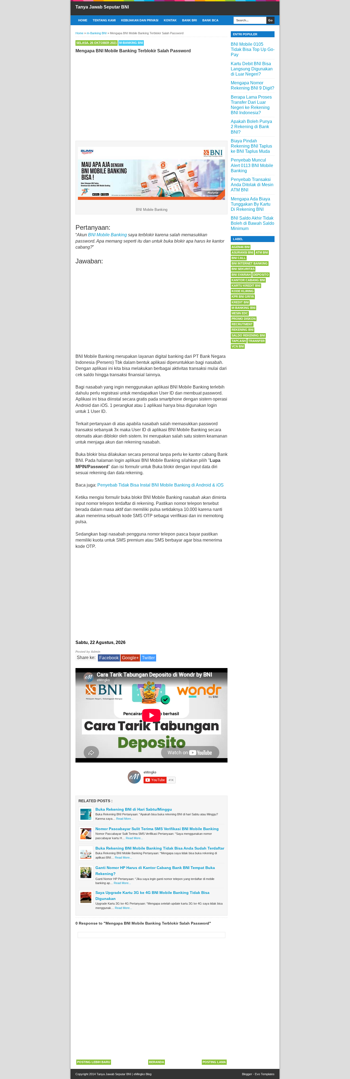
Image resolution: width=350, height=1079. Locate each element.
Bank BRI (189, 20)
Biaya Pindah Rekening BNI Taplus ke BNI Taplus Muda (251, 146)
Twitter (148, 657)
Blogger (247, 1074)
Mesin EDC (240, 313)
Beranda (156, 1062)
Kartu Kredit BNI (246, 285)
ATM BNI (262, 252)
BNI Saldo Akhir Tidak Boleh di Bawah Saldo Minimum (252, 223)
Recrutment (242, 324)
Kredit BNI (240, 302)
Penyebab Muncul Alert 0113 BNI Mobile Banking (252, 165)
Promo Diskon (244, 318)
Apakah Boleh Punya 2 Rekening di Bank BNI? (251, 126)
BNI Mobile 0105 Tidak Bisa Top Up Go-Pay (253, 49)
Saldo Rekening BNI (248, 335)
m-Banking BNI (131, 42)
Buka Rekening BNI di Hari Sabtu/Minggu (133, 809)
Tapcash (239, 341)
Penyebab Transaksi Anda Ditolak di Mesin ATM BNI (252, 184)
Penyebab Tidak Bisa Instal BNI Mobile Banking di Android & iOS (160, 485)
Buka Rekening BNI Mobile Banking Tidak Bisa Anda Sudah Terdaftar (159, 848)
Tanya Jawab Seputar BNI (102, 7)
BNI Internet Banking (250, 263)
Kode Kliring (243, 291)
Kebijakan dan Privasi (139, 20)
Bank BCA (210, 20)
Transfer (256, 341)
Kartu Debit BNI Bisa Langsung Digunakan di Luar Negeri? (252, 68)
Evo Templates (265, 1074)
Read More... (124, 818)
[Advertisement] (151, 95)
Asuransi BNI (242, 252)
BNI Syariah (241, 274)
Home (82, 20)
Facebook (109, 657)
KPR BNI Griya (243, 296)
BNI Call (239, 258)
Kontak (170, 20)
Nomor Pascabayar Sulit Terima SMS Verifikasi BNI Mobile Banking (157, 829)
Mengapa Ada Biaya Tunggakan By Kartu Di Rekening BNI (250, 204)
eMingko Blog (142, 1074)
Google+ (130, 657)
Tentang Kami (104, 20)
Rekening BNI (242, 329)
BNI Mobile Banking (107, 234)
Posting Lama (214, 1062)
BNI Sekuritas (243, 269)
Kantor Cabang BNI (248, 280)
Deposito (261, 274)
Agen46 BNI (241, 247)
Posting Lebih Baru (93, 1062)
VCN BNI (238, 346)
